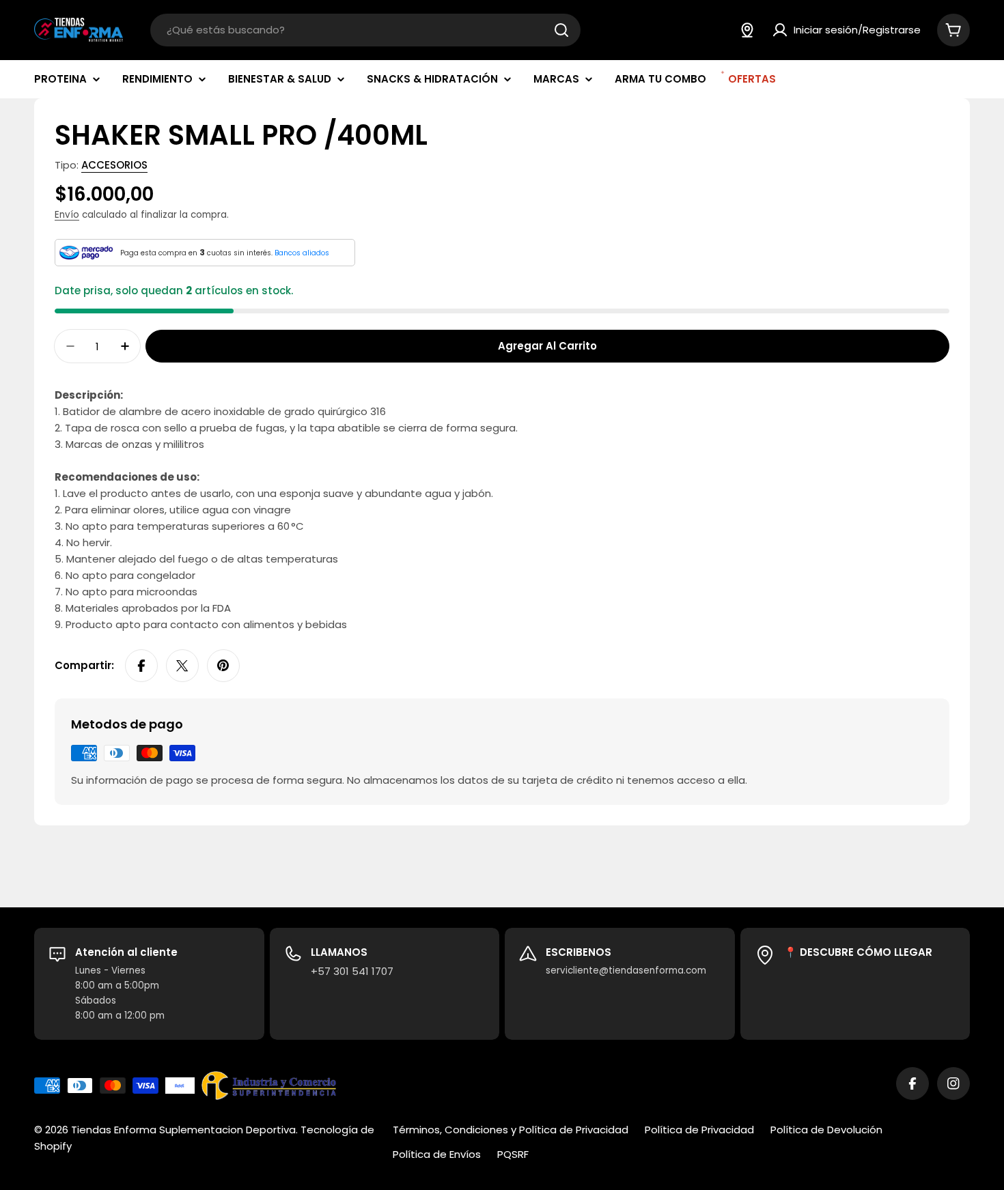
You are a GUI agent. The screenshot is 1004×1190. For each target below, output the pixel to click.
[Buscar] (561, 30)
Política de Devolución (826, 1129)
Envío (67, 214)
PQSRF (513, 1154)
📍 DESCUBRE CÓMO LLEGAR (858, 952)
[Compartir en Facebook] (141, 665)
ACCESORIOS (114, 165)
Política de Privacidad (699, 1129)
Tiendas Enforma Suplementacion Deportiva (183, 1129)
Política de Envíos (437, 1154)
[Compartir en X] (182, 665)
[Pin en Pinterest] (223, 665)
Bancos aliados (302, 253)
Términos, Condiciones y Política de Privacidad (510, 1129)
